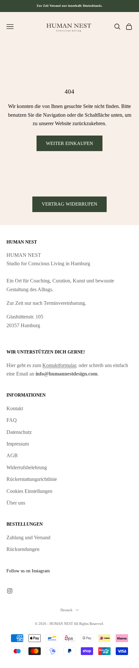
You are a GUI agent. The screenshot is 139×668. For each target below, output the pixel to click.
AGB (12, 455)
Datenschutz (19, 432)
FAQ (11, 420)
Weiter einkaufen (69, 143)
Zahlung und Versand (28, 537)
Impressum (17, 444)
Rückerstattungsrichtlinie (31, 479)
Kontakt (14, 408)
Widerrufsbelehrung (26, 467)
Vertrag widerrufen (69, 204)
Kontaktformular (59, 365)
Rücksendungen (22, 549)
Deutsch (66, 610)
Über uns (15, 503)
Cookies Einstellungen (29, 491)
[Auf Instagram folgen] (9, 591)
